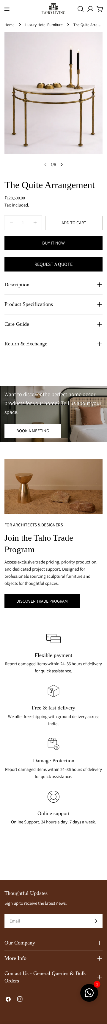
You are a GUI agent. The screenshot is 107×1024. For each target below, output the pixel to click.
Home (9, 24)
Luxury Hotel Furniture (44, 24)
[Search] (80, 9)
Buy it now (53, 243)
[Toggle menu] (7, 9)
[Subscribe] (95, 921)
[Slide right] (61, 164)
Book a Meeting (32, 431)
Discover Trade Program (42, 601)
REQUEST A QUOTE (53, 264)
